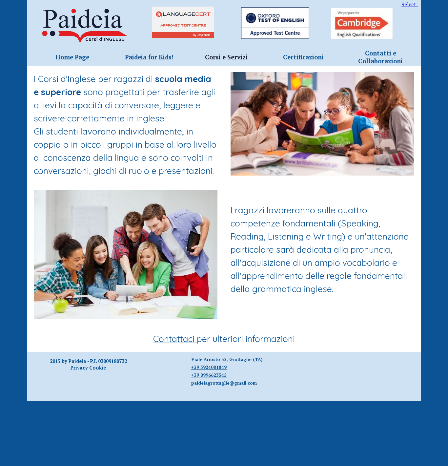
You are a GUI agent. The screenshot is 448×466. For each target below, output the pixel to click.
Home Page (72, 57)
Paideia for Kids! (149, 57)
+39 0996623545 (209, 375)
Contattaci (175, 338)
